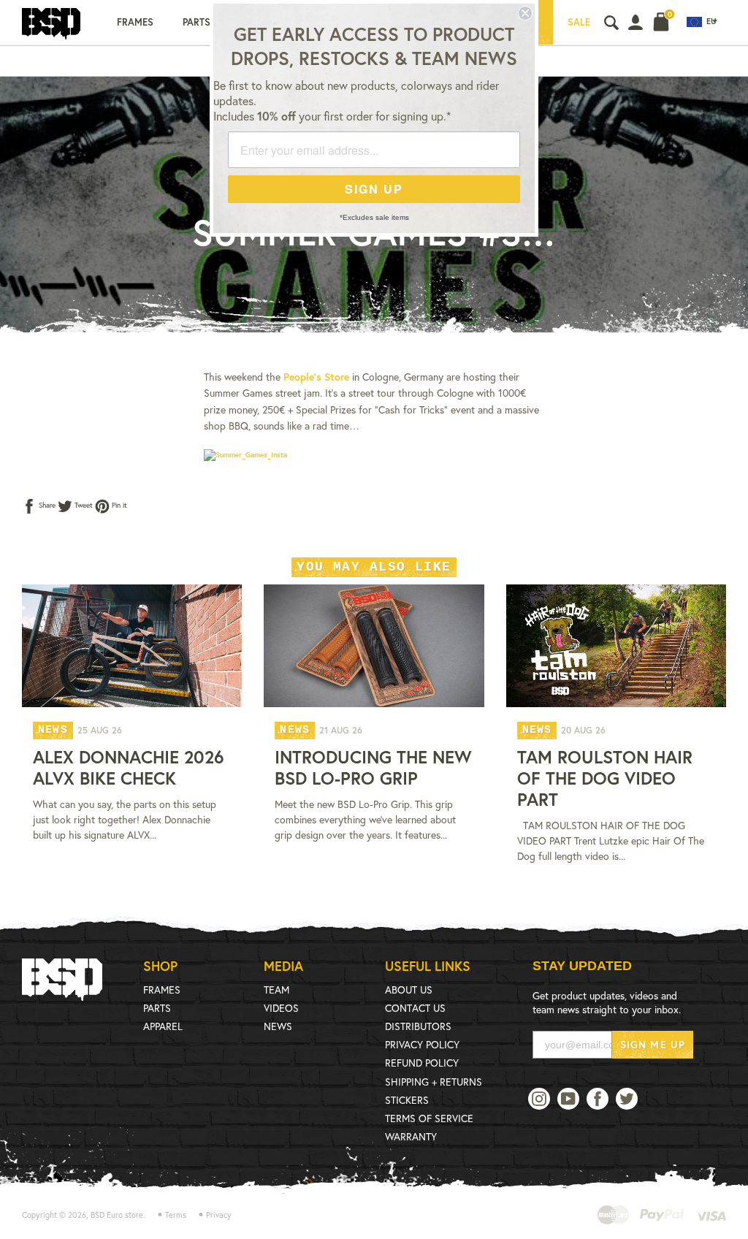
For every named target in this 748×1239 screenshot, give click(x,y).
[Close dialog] (525, 13)
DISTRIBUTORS (418, 1026)
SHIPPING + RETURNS (433, 1082)
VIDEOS (281, 1008)
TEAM (276, 989)
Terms (175, 1215)
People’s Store (316, 377)
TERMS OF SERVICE (429, 1118)
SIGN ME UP (652, 1044)
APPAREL (163, 1026)
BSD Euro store (117, 1215)
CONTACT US (415, 1008)
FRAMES (161, 989)
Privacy (219, 1215)
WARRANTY (411, 1136)
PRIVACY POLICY (422, 1044)
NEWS (278, 1026)
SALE (579, 22)
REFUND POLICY (422, 1063)
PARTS (157, 1008)
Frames (135, 22)
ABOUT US (408, 989)
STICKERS (407, 1100)
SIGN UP (374, 188)
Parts (196, 22)
